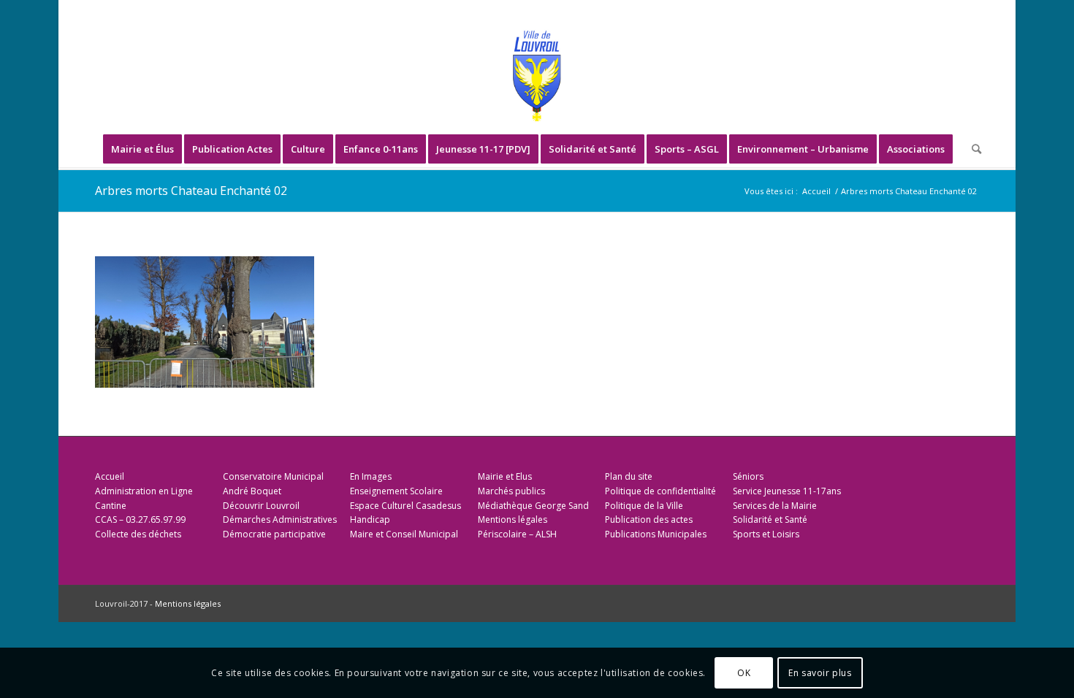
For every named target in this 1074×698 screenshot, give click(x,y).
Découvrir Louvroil (261, 505)
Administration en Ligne (144, 491)
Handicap (370, 519)
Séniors (748, 476)
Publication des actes (649, 519)
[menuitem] (142, 149)
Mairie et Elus (505, 476)
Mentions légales (512, 519)
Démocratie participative (274, 534)
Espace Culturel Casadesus (405, 505)
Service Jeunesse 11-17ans (787, 491)
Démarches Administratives (280, 519)
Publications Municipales (656, 534)
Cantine (110, 505)
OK (743, 673)
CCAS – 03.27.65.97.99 (140, 519)
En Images (371, 476)
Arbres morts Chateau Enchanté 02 (191, 191)
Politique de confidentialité (660, 491)
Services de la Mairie (775, 505)
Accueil (109, 476)
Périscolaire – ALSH (517, 534)
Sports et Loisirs (766, 534)
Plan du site (628, 476)
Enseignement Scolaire (396, 491)
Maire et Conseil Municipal (404, 534)
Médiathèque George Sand (533, 505)
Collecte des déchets (138, 534)
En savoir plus (819, 673)
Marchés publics (511, 491)
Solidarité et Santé (770, 519)
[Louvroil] (537, 76)
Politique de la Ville (644, 505)
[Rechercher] (971, 149)
